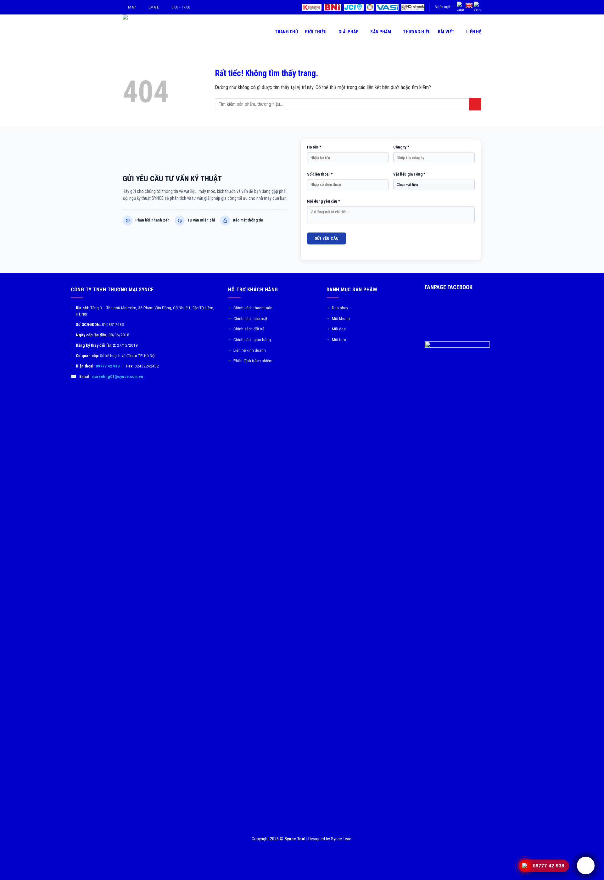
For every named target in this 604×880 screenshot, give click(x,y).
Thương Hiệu (417, 31)
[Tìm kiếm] (265, 31)
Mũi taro (336, 339)
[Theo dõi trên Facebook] (330, 360)
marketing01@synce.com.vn (117, 376)
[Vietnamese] (477, 7)
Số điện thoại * (320, 174)
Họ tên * (314, 147)
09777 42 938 (108, 365)
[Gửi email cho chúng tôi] (345, 360)
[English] (469, 5)
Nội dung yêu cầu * (323, 201)
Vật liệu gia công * (409, 174)
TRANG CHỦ (286, 31)
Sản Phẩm (380, 31)
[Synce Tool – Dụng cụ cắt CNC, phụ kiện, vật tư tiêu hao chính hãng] (152, 31)
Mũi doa (336, 328)
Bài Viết (446, 31)
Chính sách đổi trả (246, 328)
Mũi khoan (338, 318)
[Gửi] (475, 104)
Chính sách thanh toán (250, 307)
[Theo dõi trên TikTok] (337, 360)
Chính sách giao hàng (249, 339)
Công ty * (401, 147)
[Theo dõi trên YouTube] (360, 360)
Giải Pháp (348, 31)
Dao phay (337, 307)
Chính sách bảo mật (247, 318)
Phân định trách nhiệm (250, 360)
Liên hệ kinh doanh (247, 350)
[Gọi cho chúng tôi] (353, 360)
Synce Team (342, 839)
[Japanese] (460, 7)
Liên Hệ (473, 31)
